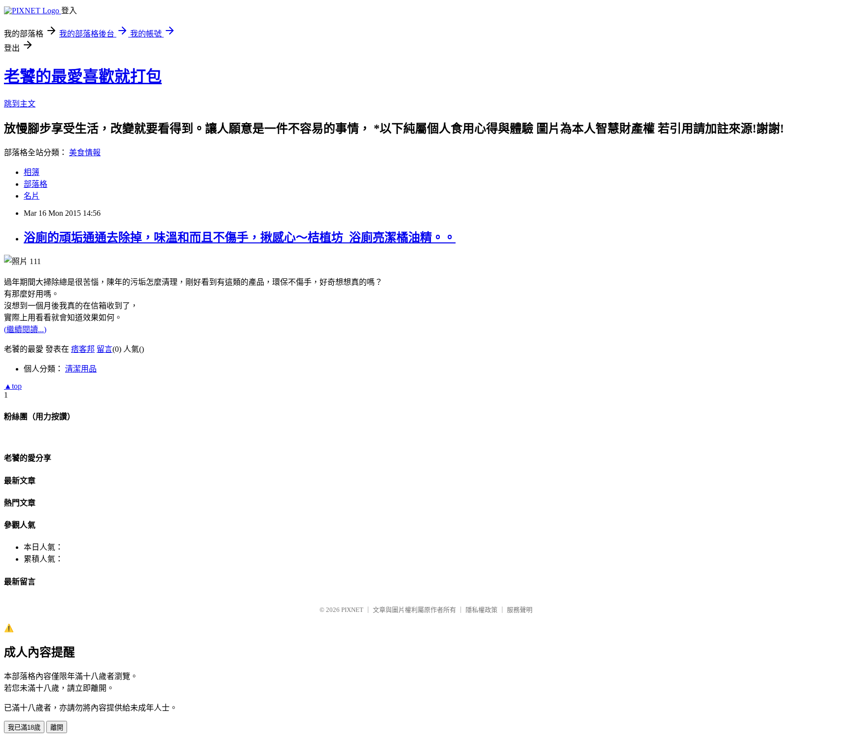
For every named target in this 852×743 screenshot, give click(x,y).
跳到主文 (20, 104)
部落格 (35, 184)
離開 (56, 727)
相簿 (31, 172)
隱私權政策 (481, 609)
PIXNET (352, 609)
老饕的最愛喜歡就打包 (83, 76)
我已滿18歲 (24, 727)
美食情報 (85, 152)
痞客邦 (83, 349)
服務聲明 (519, 609)
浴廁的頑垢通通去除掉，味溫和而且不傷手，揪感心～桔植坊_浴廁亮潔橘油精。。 (240, 237)
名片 (31, 196)
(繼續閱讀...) (25, 329)
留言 (104, 349)
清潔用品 (81, 369)
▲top (13, 386)
